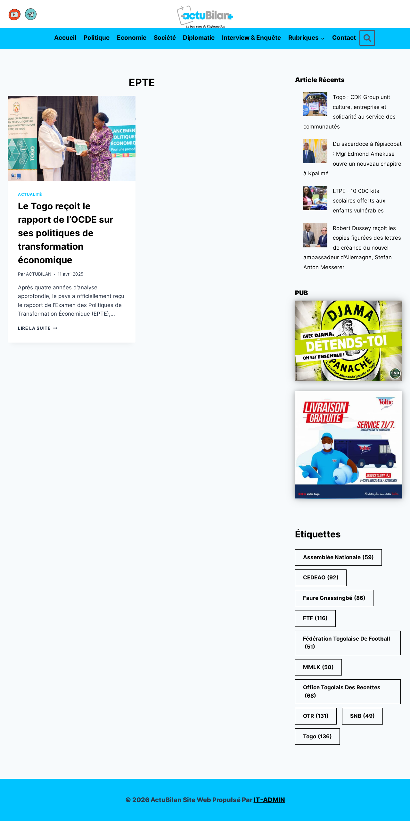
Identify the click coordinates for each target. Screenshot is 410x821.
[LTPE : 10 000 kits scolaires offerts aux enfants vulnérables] (315, 198)
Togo (317, 736)
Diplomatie (199, 37)
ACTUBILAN (38, 274)
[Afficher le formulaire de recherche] (367, 38)
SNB (362, 716)
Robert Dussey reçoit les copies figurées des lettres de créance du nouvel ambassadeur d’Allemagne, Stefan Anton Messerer (352, 247)
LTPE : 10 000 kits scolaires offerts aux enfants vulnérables (359, 201)
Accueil (65, 37)
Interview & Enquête (251, 37)
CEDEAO (321, 577)
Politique (97, 37)
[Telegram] (30, 14)
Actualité (30, 194)
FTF (315, 618)
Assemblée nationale (338, 557)
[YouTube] (14, 14)
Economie (131, 37)
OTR (316, 716)
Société (165, 37)
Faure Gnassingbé (334, 598)
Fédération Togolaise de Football (346, 642)
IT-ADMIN (269, 800)
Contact (344, 37)
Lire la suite (37, 328)
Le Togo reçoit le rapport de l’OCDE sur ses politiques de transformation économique (65, 233)
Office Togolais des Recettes (342, 691)
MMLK (318, 667)
